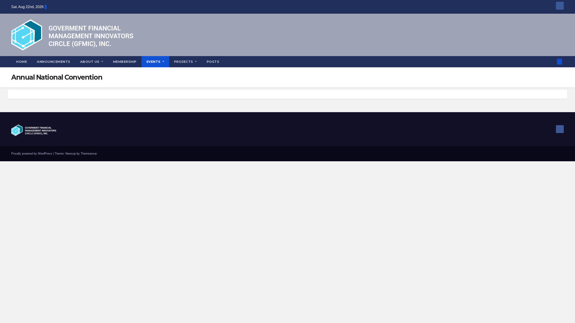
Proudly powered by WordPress (32, 153)
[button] (552, 61)
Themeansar (89, 153)
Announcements (53, 62)
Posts (213, 62)
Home (21, 62)
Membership (125, 62)
